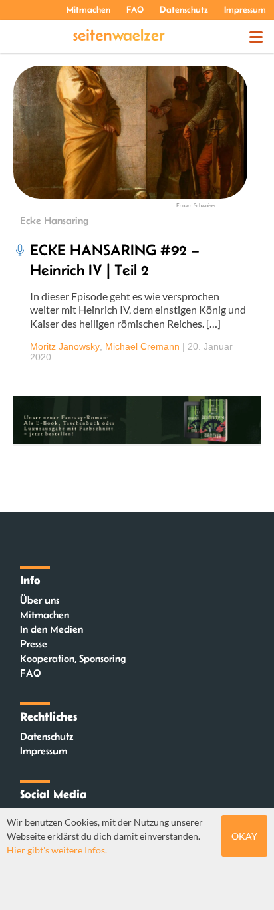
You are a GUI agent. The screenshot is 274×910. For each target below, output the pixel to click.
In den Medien (51, 629)
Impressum (245, 9)
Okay (244, 836)
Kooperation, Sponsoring (73, 658)
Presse (33, 643)
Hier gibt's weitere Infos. (57, 849)
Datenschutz (184, 9)
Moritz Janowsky (65, 346)
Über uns (39, 600)
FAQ (135, 9)
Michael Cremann (142, 346)
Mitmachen (88, 9)
